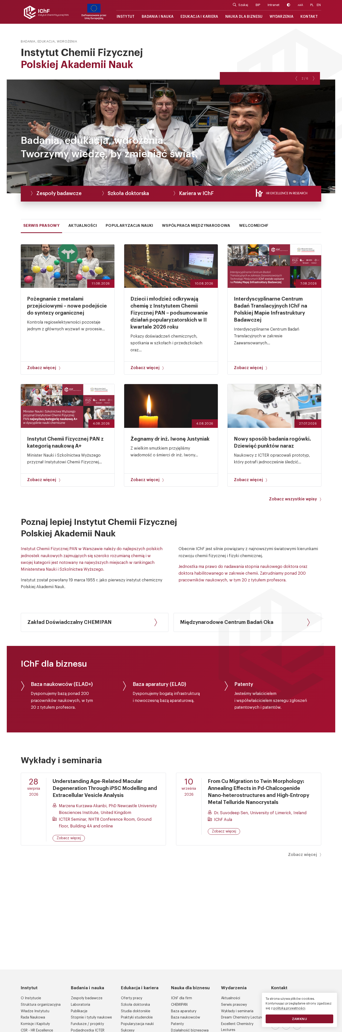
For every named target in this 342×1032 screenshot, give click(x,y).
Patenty (177, 1024)
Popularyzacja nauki (137, 1024)
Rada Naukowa (33, 1017)
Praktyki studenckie (137, 1017)
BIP (258, 5)
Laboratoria (80, 1004)
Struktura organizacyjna (41, 1004)
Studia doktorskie (135, 1011)
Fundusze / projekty (87, 1024)
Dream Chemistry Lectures (243, 1017)
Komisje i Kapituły (35, 1024)
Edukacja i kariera (199, 17)
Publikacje (79, 1011)
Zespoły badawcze (59, 193)
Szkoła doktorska (128, 193)
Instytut (126, 17)
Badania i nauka (158, 17)
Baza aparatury (183, 1011)
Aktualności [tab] (82, 226)
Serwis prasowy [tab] (41, 226)
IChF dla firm (181, 998)
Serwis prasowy (234, 1004)
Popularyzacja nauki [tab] (129, 226)
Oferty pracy (131, 998)
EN (319, 5)
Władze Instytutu (35, 1011)
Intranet (273, 5)
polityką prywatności (289, 1008)
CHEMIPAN (179, 1004)
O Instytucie (31, 998)
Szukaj (243, 5)
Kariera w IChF (196, 193)
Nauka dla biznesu (244, 17)
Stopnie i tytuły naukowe (91, 1017)
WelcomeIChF (254, 226)
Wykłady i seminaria (237, 1011)
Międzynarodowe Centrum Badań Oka (226, 622)
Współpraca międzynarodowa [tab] (196, 226)
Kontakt (309, 17)
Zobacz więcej (41, 368)
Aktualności (230, 998)
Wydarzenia (282, 17)
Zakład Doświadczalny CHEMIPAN (69, 622)
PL (312, 5)
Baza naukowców (185, 1017)
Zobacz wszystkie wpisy (293, 499)
